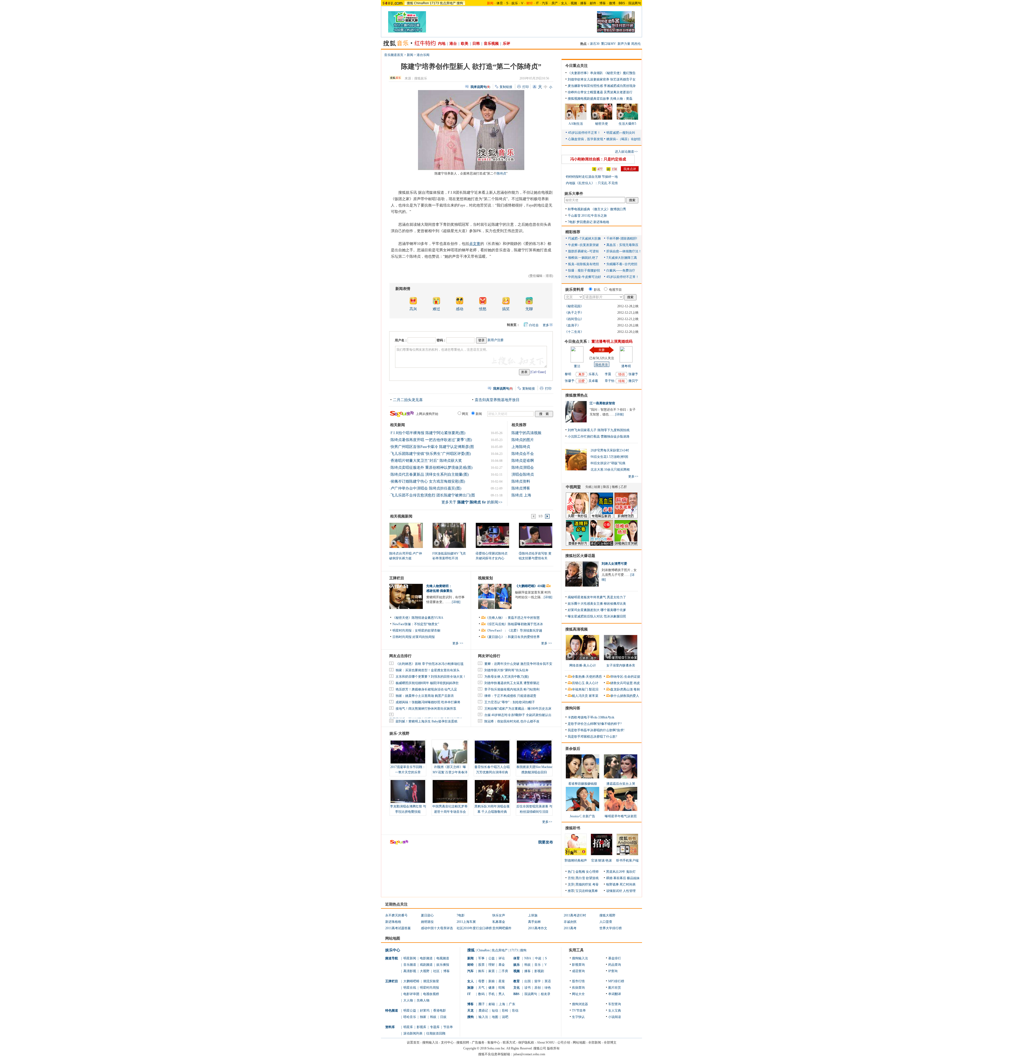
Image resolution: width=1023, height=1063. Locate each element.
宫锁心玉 (578, 683)
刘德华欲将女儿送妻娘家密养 (588, 79)
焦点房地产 (448, 3)
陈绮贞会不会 (523, 454)
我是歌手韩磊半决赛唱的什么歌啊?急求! (596, 730)
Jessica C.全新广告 (582, 816)
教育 (516, 981)
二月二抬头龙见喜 (408, 400)
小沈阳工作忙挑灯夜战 (584, 436)
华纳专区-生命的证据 (625, 676)
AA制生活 (576, 124)
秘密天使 (601, 124)
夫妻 (601, 350)
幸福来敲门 (580, 689)
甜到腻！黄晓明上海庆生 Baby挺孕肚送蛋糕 (426, 721)
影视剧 (539, 971)
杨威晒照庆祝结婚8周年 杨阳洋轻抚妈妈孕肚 (427, 683)
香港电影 (439, 1010)
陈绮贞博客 (521, 488)
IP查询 (613, 971)
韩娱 (433, 1017)
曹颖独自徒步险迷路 (615, 436)
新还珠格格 (601, 222)
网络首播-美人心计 (582, 665)
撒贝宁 (633, 381)
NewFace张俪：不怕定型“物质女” (415, 624)
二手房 (503, 971)
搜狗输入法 (580, 958)
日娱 (443, 1017)
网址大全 (578, 994)
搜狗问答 (572, 708)
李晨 (608, 374)
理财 (491, 965)
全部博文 (610, 1042)
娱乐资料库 (574, 290)
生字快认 (578, 1017)
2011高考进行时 (575, 915)
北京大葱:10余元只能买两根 (610, 469)
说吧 (505, 1017)
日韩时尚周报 (402, 637)
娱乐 (515, 3)
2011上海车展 (466, 922)
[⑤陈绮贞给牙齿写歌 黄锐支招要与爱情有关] (535, 535)
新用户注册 (496, 340)
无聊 (529, 309)
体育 (500, 3)
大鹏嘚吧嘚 (411, 981)
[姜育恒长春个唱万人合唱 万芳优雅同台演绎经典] (492, 752)
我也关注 (601, 365)
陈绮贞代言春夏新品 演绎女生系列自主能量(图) (430, 474)
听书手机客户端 (627, 860)
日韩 (476, 44)
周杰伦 (636, 44)
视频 (574, 3)
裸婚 (609, 878)
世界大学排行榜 (610, 928)
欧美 (464, 44)
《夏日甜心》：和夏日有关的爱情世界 (512, 637)
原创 (537, 987)
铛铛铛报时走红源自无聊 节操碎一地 (592, 177)
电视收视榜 (431, 994)
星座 (501, 981)
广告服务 (478, 1042)
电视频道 (442, 958)
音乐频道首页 (393, 55)
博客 (602, 3)
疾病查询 (578, 987)
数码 (481, 994)
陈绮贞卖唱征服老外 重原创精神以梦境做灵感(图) (432, 468)
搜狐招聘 (462, 1042)
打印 (525, 87)
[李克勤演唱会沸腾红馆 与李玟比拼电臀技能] (408, 791)
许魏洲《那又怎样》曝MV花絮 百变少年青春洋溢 (450, 772)
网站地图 (579, 1042)
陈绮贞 (501, 173)
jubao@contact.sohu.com (529, 1054)
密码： (441, 340)
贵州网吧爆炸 (502, 928)
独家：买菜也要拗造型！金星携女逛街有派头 (428, 670)
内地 (441, 44)
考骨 (595, 884)
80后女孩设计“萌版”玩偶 (608, 463)
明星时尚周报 (429, 987)
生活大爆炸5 (627, 124)
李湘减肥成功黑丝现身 (620, 86)
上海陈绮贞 (521, 447)
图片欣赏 (614, 987)
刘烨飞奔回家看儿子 (582, 430)
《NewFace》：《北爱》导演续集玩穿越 (513, 630)
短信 (495, 1010)
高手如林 (534, 922)
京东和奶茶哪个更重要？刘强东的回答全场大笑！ (431, 676)
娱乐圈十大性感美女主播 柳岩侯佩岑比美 (597, 603)
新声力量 (624, 44)
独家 (423, 1017)
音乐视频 (491, 44)
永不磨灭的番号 (396, 915)
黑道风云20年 (615, 872)
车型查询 (614, 1004)
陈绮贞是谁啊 (523, 461)
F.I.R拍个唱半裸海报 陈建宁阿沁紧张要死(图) (428, 433)
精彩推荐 (572, 232)
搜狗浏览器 (580, 1004)
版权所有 (553, 1048)
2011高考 (570, 928)
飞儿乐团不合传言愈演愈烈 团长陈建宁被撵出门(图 (433, 495)
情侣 (621, 374)
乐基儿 (593, 374)
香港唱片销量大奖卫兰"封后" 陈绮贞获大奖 (426, 461)
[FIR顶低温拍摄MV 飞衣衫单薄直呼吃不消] (449, 535)
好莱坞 (424, 1010)
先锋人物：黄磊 (621, 98)
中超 (538, 958)
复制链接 (506, 87)
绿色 (548, 987)
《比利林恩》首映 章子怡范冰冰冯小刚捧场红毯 (430, 664)
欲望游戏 (592, 878)
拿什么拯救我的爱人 (624, 696)
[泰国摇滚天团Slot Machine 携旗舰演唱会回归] (534, 752)
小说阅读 (614, 1017)
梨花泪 (593, 689)
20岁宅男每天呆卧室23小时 (610, 450)
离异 (581, 374)
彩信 (515, 1010)
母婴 (481, 981)
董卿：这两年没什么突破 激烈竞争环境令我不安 (518, 664)
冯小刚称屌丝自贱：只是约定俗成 (598, 159)
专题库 (435, 1027)
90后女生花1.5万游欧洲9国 (609, 457)
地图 (495, 1017)
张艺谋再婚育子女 (623, 79)
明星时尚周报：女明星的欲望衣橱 (416, 630)
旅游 (470, 987)
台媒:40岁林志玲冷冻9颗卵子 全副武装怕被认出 (517, 715)
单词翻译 (614, 994)
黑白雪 (580, 878)
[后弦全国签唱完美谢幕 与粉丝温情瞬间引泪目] (534, 791)
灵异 (571, 884)
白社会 (534, 325)
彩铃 (505, 1010)
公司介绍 (563, 1042)
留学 (537, 981)
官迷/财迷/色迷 (601, 860)
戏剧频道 (426, 965)
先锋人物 (423, 1000)
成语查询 (578, 971)
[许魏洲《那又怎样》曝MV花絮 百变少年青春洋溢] (450, 752)
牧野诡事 (612, 884)
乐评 (506, 44)
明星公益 (409, 1010)
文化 (516, 987)
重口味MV (608, 44)
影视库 (421, 1027)
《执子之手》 (574, 312)
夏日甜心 (427, 915)
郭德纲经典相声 (576, 860)
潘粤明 (626, 366)
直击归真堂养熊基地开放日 (497, 400)
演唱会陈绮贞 (523, 474)
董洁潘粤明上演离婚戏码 (611, 341)
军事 (481, 958)
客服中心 (493, 1042)
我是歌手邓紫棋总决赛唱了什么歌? (592, 736)
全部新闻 (594, 1042)
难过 (436, 309)
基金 (501, 965)
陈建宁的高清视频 (526, 433)
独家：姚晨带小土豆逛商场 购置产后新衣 (425, 696)
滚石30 (594, 44)
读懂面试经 (614, 891)
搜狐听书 (572, 828)
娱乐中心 (392, 950)
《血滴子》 (572, 325)
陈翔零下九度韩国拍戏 (614, 430)
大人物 (408, 1000)
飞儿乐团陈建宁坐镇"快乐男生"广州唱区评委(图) (431, 454)
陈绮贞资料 (521, 481)
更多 (546, 325)
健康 (491, 987)
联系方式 (509, 1042)
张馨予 (569, 381)
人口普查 (605, 922)
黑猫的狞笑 (583, 884)
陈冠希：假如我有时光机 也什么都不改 (511, 721)
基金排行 (614, 958)
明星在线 (409, 987)
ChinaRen (421, 3)
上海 (502, 1004)
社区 (436, 971)
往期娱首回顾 (435, 1033)
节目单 (448, 1027)
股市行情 (578, 981)
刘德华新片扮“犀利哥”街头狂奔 (506, 670)
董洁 (577, 366)
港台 (453, 44)
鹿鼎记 (483, 1010)
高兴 (413, 309)
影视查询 (578, 965)
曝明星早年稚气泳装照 (621, 816)
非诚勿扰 (570, 922)
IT (537, 3)
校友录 (545, 994)
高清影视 (409, 971)
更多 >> (457, 643)
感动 (459, 309)
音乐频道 (409, 965)
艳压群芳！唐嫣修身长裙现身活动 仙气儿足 (426, 689)
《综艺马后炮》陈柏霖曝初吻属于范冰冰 (514, 624)
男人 (501, 994)
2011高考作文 (537, 928)
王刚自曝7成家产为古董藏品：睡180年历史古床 (517, 708)
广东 (512, 1004)
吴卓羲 (593, 381)
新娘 (491, 981)
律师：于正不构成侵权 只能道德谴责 (510, 696)
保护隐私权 (526, 1042)
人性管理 (629, 891)
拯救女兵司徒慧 (621, 683)
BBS (622, 3)
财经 (470, 965)
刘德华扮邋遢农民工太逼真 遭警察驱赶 (511, 683)
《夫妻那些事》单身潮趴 (585, 73)
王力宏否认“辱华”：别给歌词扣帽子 (509, 702)
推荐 (571, 891)
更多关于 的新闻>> (471, 502)
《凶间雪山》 (574, 319)
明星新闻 (409, 958)
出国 (527, 981)
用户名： (401, 340)
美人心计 (592, 683)
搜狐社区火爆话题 (580, 556)
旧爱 (581, 381)
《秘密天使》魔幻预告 (620, 73)
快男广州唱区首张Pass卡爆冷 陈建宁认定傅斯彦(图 (432, 447)
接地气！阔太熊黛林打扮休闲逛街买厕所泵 (426, 708)
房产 (554, 3)
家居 (491, 971)
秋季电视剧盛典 (579, 209)
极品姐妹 (633, 878)
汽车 (545, 3)
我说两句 (634, 3)
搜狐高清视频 (576, 629)
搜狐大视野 (607, 915)
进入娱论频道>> (626, 151)
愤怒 (482, 309)
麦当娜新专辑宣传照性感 (585, 86)
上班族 (533, 915)
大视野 (424, 971)
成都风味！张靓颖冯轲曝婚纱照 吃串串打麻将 (428, 702)
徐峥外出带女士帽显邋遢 (585, 92)
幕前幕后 (619, 878)
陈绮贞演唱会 (523, 468)
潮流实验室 (431, 981)
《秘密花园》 (574, 306)
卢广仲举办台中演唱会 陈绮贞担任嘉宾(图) (426, 488)
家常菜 (593, 696)
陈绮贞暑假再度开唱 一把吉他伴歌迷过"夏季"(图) (431, 440)
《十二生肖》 (574, 332)
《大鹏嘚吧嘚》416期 (530, 586)
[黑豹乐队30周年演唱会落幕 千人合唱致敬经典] (492, 791)
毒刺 (637, 689)
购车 (481, 971)
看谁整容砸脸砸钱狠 (582, 784)
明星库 (408, 1027)
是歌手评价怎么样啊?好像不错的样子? (595, 724)
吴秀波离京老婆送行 (618, 92)
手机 (491, 994)
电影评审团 (411, 994)
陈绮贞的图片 (523, 440)
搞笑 (506, 309)
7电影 (572, 222)
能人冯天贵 (580, 696)
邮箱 (492, 1004)
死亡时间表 (628, 884)
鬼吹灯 (631, 872)
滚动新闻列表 (413, 1033)
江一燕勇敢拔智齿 (602, 403)
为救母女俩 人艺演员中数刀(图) (506, 676)
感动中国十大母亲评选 (437, 928)
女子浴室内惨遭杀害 (620, 665)
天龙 (470, 1010)
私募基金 (498, 922)
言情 (571, 878)
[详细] (456, 602)
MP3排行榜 (616, 981)
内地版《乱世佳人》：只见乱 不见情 (592, 183)
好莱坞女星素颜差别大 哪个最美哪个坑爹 (597, 610)
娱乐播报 (442, 965)
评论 (501, 958)
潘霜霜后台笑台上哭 (620, 784)
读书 (527, 987)
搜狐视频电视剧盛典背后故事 (588, 98)
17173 (434, 3)
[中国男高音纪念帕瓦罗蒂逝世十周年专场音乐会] (450, 791)
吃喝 (501, 987)
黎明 (568, 374)
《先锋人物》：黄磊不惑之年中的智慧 (512, 618)
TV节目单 (579, 1010)
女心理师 (592, 872)
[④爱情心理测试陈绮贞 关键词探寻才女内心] (492, 535)
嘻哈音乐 (409, 1017)
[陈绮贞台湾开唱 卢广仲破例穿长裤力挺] (406, 535)
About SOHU (546, 1042)
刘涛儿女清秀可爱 (614, 563)
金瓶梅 (580, 872)
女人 (564, 3)
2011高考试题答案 (398, 928)
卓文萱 (474, 244)
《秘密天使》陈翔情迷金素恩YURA (417, 618)
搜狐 (410, 3)
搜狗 (460, 3)
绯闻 (621, 381)
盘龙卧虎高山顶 (621, 689)
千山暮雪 (574, 215)
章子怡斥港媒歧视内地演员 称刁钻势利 (511, 689)
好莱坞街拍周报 (423, 637)
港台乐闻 (423, 55)
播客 (583, 3)
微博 (612, 3)
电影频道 (426, 958)
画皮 (637, 683)
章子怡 (609, 381)
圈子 (481, 1004)
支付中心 (447, 1042)
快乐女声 (498, 915)
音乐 (537, 965)
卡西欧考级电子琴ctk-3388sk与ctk (591, 717)
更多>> (547, 822)
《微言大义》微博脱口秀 (608, 209)
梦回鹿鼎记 (584, 222)
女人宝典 (614, 1010)
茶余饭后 (572, 749)
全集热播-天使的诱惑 (587, 676)
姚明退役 (427, 922)
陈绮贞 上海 (521, 495)
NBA (527, 958)
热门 (571, 872)
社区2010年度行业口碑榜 (474, 928)
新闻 (410, 55)
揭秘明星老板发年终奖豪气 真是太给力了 (597, 597)
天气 (481, 987)
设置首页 (413, 1042)
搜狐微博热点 (576, 395)
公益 (491, 958)
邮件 (593, 3)
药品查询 (614, 965)
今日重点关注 (576, 66)
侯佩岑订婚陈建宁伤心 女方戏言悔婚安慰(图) (428, 481)
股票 (481, 965)
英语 (548, 981)
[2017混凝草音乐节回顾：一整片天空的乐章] (408, 752)
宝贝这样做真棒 (586, 891)
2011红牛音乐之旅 (594, 215)
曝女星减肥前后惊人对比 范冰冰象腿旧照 (597, 616)
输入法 (483, 1017)
